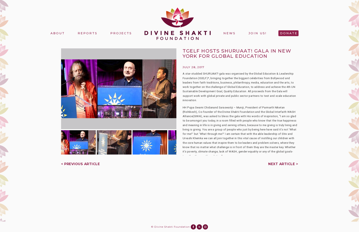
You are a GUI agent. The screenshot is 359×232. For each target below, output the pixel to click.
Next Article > (283, 164)
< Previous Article (80, 164)
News (229, 33)
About (57, 33)
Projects (121, 33)
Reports (87, 33)
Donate (289, 33)
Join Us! (257, 33)
